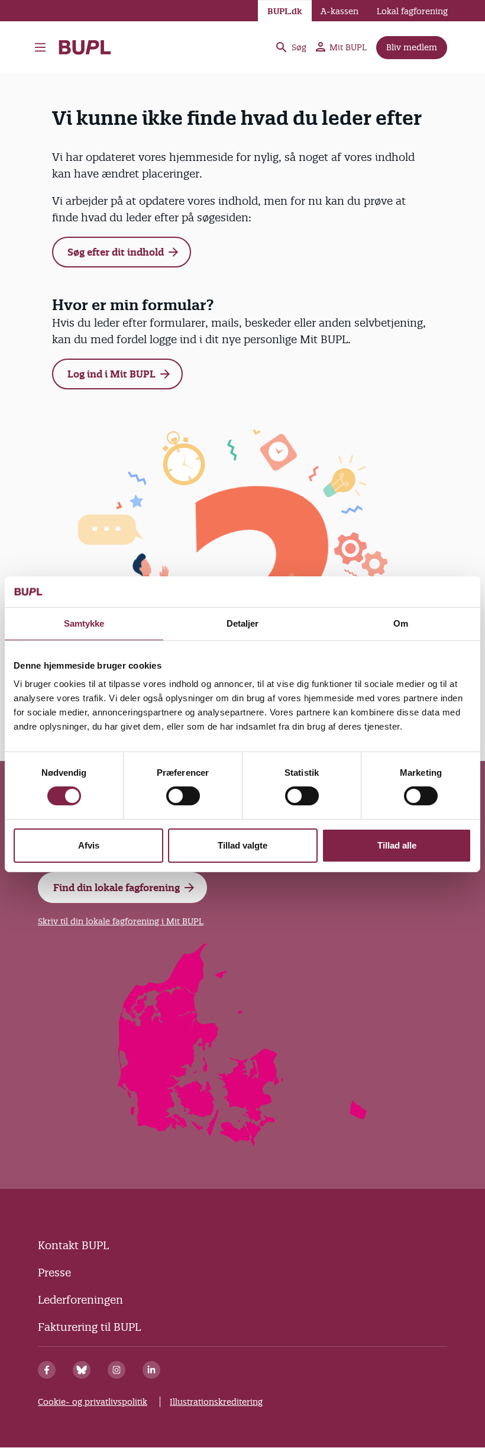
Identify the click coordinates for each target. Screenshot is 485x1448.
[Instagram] (116, 1370)
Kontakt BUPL (73, 1245)
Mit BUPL (348, 47)
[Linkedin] (151, 1370)
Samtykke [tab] (84, 623)
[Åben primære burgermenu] (40, 47)
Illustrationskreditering (216, 1402)
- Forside (90, 47)
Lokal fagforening (412, 11)
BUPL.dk (284, 11)
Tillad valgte (242, 845)
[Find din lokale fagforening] (243, 1142)
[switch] (183, 795)
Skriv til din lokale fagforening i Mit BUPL (120, 921)
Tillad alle (396, 845)
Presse (54, 1272)
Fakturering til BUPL (89, 1327)
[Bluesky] (81, 1370)
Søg (299, 47)
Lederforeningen (80, 1300)
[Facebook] (47, 1370)
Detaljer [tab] (243, 623)
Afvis (88, 845)
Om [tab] (400, 623)
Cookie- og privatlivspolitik (92, 1402)
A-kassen (339, 11)
